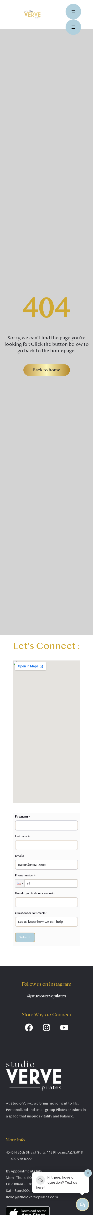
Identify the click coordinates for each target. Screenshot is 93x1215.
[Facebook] (29, 1027)
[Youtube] (64, 1027)
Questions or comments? (30, 913)
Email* (19, 855)
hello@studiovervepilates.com (32, 1197)
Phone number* (25, 875)
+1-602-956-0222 (19, 1158)
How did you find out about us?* (35, 893)
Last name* (22, 836)
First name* (22, 816)
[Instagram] (46, 1027)
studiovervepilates (46, 996)
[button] (46, 370)
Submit (25, 937)
